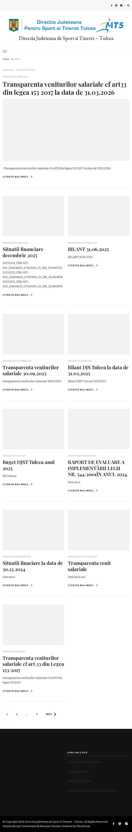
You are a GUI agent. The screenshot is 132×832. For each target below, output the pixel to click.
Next (49, 714)
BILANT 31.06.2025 (88, 249)
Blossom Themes (50, 826)
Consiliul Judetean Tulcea (84, 762)
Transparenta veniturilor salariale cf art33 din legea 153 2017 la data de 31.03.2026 (64, 88)
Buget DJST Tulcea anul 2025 (28, 465)
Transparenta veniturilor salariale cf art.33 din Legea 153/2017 (33, 663)
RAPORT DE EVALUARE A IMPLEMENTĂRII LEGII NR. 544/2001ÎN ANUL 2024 (97, 468)
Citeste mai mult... (16, 176)
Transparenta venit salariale (89, 566)
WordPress (83, 826)
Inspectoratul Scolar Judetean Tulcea (92, 790)
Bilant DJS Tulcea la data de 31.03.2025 (98, 370)
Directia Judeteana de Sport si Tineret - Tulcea (54, 821)
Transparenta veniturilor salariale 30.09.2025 (31, 370)
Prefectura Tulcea (79, 780)
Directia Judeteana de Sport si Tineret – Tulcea (66, 38)
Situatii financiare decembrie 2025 (23, 252)
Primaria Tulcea (78, 771)
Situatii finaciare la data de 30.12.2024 (33, 566)
